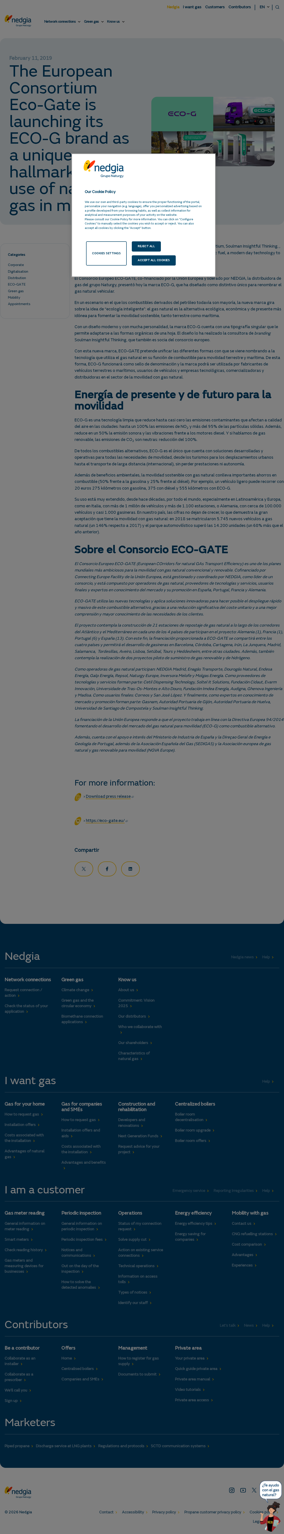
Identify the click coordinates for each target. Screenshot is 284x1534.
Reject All (146, 246)
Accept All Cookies (154, 260)
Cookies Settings (106, 253)
